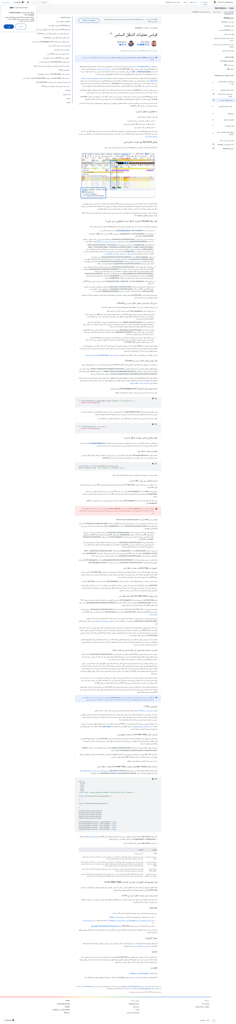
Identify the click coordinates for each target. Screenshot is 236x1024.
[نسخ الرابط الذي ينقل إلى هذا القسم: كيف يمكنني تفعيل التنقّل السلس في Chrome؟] (123, 361)
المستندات (205, 2)
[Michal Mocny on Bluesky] (120, 45)
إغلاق (20, 27)
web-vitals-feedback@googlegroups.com (105, 926)
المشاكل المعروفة (87, 920)
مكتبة (108, 726)
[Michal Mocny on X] (125, 45)
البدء (9, 27)
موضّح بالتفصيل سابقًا (104, 621)
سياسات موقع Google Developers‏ (146, 988)
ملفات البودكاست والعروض (133, 1012)
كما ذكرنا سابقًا (92, 837)
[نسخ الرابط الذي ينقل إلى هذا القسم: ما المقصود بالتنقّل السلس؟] (134, 112)
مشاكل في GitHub (114, 917)
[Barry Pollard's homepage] (138, 45)
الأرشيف (137, 1009)
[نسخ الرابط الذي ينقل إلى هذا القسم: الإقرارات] (148, 968)
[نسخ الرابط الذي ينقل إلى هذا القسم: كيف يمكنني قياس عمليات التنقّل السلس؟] (122, 438)
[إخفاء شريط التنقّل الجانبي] (214, 1021)
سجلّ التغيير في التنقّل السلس (143, 946)
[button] (225, 83)
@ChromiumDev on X (63, 1003)
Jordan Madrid (143, 973)
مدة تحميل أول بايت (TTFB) (146, 711)
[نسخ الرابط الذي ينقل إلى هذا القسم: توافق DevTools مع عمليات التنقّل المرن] (122, 142)
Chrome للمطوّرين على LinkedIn (61, 1009)
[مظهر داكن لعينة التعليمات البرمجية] (152, 398)
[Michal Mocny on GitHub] (123, 45)
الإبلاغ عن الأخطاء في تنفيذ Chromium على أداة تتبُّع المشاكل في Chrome (130, 920)
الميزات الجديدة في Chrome (173, 2)
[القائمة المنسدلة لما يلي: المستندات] (200, 2)
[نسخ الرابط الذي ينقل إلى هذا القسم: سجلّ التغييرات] (143, 938)
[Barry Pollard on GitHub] (146, 45)
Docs (231, 8)
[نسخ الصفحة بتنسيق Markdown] (111, 33)
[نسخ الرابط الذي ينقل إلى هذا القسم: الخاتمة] (150, 952)
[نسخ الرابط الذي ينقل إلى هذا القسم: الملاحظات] (147, 908)
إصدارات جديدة (216, 12)
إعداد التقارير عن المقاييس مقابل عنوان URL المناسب (118, 254)
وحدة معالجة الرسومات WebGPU (201, 12)
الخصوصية (202, 1020)
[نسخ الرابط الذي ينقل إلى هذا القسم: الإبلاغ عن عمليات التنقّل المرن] (135, 451)
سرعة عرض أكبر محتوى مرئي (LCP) (107, 241)
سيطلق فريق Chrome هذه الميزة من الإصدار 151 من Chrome (127, 57)
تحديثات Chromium (134, 1003)
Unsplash (132, 973)
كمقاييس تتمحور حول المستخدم (106, 69)
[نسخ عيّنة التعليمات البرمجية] (155, 398)
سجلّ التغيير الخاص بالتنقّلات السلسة (140, 383)
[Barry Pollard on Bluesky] (141, 45)
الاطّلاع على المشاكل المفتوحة (202, 1006)
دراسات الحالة (193, 2)
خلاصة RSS (67, 1012)
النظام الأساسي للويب (229, 12)
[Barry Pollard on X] (149, 45)
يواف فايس (138, 977)
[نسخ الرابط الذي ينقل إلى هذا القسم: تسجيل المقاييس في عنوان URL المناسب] (127, 481)
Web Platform (220, 8)
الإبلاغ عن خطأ (205, 1003)
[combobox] (40, 2)
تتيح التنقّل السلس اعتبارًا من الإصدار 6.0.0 (95, 771)
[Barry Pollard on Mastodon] (143, 45)
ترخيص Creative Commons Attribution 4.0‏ (132, 986)
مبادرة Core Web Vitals (144, 66)
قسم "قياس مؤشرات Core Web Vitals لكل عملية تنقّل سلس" (102, 355)
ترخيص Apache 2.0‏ (91, 986)
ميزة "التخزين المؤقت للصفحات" (141, 726)
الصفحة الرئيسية (153, 28)
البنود (207, 1020)
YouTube (67, 1006)
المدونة (185, 2)
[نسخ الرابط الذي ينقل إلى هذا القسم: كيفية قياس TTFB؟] (142, 707)
